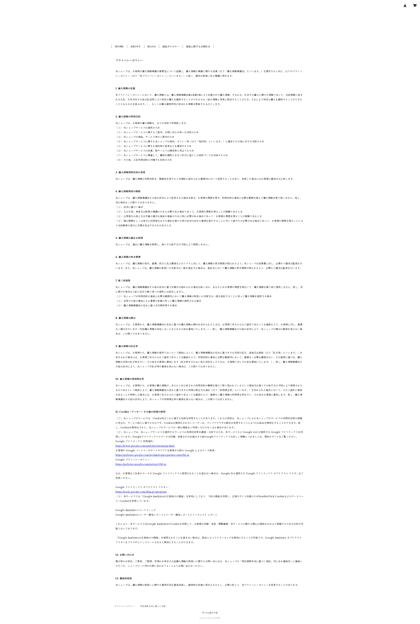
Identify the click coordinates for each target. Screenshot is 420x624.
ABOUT (136, 46)
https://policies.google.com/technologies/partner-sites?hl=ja (152, 455)
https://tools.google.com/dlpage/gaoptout (141, 491)
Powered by (206, 618)
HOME (119, 46)
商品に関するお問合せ (198, 46)
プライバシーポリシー (124, 606)
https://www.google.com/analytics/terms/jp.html (145, 445)
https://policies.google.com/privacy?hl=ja (141, 464)
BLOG (151, 46)
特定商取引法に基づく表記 (153, 606)
